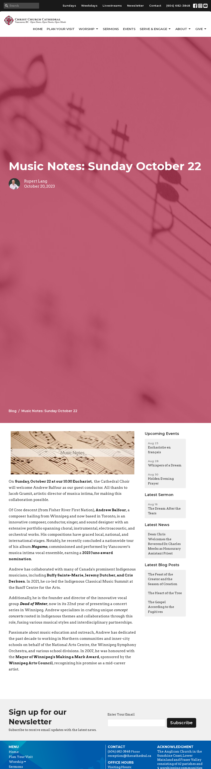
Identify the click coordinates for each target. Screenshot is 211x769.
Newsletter (135, 5)
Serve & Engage (153, 29)
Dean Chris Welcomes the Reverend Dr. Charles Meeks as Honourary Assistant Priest (164, 543)
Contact (155, 5)
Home (38, 29)
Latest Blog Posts (162, 565)
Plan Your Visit (61, 29)
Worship (87, 29)
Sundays (69, 5)
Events (129, 29)
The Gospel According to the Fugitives (161, 607)
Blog (12, 411)
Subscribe (181, 722)
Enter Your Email (121, 714)
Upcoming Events (162, 433)
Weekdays (89, 5)
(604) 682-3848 (178, 5)
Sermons (111, 29)
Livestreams (112, 5)
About (181, 29)
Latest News (157, 525)
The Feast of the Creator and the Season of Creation (162, 579)
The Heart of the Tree (165, 593)
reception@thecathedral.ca (129, 756)
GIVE (199, 29)
